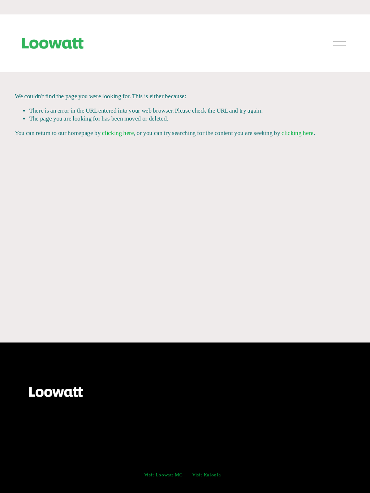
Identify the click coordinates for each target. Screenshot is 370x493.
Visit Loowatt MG (163, 474)
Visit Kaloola (206, 474)
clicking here (118, 133)
